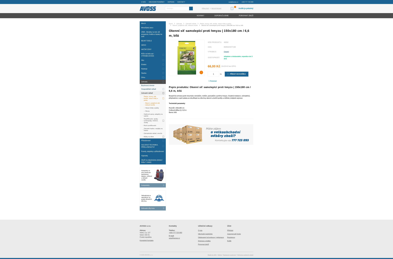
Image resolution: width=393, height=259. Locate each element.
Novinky (200, 15)
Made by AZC (212, 255)
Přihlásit (205, 8)
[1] (191, 8)
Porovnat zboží (246, 15)
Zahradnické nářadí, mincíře (153, 133)
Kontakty (181, 2)
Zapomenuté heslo (234, 234)
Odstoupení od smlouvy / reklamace (211, 237)
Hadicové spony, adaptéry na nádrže (153, 115)
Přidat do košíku (237, 74)
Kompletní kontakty (147, 240)
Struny (147, 111)
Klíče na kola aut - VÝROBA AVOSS (147, 55)
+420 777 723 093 (247, 2)
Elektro (143, 64)
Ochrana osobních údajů (245, 255)
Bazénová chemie (147, 85)
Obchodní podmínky (156, 2)
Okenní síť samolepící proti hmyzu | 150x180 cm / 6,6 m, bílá (222, 25)
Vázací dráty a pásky (152, 108)
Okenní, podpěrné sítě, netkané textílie (152, 104)
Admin (220, 255)
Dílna (143, 77)
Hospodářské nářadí (148, 89)
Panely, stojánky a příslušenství (152, 151)
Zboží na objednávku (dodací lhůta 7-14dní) (151, 161)
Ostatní (226, 52)
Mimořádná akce (147, 28)
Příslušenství (146, 140)
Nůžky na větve (149, 136)
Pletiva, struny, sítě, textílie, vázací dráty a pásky (151, 98)
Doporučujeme (222, 15)
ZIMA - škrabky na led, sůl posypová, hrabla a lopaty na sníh (151, 34)
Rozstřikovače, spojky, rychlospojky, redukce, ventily (151, 120)
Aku (142, 60)
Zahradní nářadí (147, 93)
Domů (171, 23)
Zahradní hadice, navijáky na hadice (153, 129)
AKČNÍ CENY (146, 49)
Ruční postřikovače (150, 125)
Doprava (171, 2)
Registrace (231, 237)
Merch (143, 23)
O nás (143, 2)
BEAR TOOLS (146, 41)
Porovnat (213, 81)
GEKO (143, 45)
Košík (229, 241)
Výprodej (144, 156)
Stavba (143, 73)
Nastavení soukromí (229, 255)
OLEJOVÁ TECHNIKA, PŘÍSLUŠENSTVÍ (149, 146)
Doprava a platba (204, 241)
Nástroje (144, 69)
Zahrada (144, 82)
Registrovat (216, 8)
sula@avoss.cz (233, 2)
